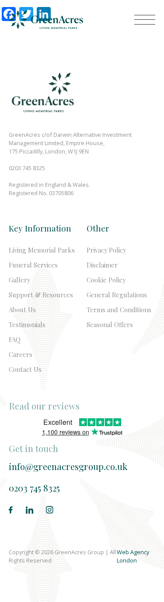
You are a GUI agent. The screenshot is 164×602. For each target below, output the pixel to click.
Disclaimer (102, 264)
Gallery (19, 279)
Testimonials (27, 324)
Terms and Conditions (119, 309)
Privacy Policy (106, 250)
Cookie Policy (106, 279)
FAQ (15, 339)
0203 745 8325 (34, 488)
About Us (22, 309)
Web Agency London (133, 556)
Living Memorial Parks (42, 250)
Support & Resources (41, 294)
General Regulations (117, 294)
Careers (20, 354)
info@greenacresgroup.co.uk (68, 466)
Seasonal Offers (110, 324)
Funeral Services (33, 264)
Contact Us (25, 369)
